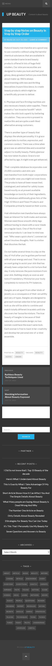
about (7, 573)
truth (27, 622)
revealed (31, 606)
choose (9, 579)
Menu (8, 3)
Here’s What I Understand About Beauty (26, 479)
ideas (16, 595)
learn (24, 595)
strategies (40, 611)
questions (30, 600)
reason (41, 600)
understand (38, 622)
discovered (31, 579)
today (18, 622)
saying (42, 606)
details (19, 579)
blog (9, 40)
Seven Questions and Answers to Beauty (26, 531)
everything (21, 584)
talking (9, 617)
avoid (25, 573)
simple (29, 611)
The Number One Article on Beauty (26, 510)
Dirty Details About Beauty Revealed (26, 515)
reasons (10, 606)
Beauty (19, 353)
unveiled (21, 628)
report (20, 606)
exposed (7, 590)
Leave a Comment (38, 40)
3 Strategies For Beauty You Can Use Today (26, 521)
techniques (22, 617)
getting (35, 590)
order (18, 357)
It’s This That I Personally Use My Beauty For (26, 526)
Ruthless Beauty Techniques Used (14, 376)
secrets (9, 611)
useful (31, 628)
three (9, 622)
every (42, 579)
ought (10, 600)
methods (35, 595)
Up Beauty (16, 14)
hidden (7, 595)
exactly (33, 584)
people (19, 600)
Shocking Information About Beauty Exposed (17, 395)
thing (33, 617)
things (42, 617)
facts (17, 590)
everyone (8, 584)
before (44, 573)
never (45, 595)
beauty (39, 353)
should (19, 611)
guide (44, 590)
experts (44, 584)
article (16, 573)
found (26, 590)
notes (9, 357)
